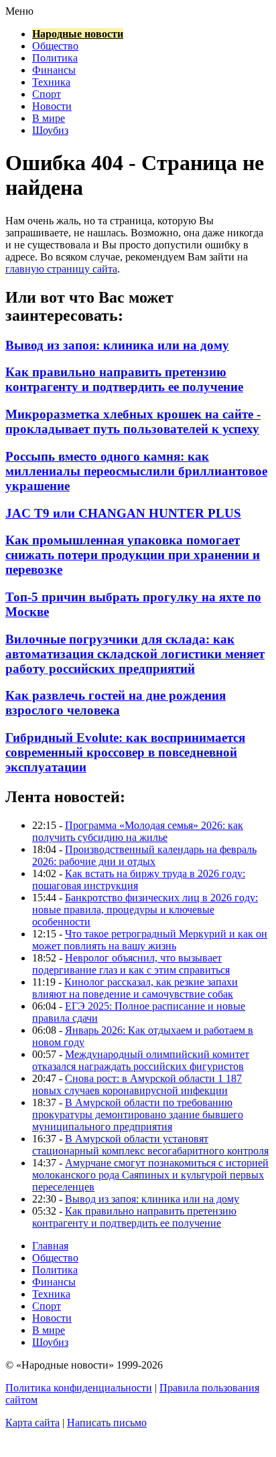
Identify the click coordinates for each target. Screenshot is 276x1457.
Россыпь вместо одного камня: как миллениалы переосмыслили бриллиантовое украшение (136, 471)
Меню (19, 11)
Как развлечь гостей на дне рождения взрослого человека (115, 702)
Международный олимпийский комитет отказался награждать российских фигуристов (140, 1060)
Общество (55, 46)
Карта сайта (32, 1422)
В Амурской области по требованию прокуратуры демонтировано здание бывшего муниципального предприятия (137, 1114)
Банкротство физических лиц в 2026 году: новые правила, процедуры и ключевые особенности (145, 909)
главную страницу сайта (61, 269)
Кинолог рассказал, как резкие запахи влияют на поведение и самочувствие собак (135, 988)
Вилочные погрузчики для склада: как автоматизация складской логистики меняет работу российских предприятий (135, 654)
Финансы (54, 70)
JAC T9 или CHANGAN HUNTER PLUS (123, 513)
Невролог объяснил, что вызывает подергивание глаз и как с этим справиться (131, 964)
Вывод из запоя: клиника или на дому (117, 345)
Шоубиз (50, 130)
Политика (55, 58)
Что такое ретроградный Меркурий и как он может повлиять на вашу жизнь (149, 939)
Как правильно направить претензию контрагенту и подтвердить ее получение (124, 379)
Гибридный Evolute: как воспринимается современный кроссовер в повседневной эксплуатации (125, 752)
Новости (52, 106)
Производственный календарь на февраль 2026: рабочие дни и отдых (144, 855)
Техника (51, 82)
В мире (48, 118)
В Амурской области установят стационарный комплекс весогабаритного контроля (150, 1144)
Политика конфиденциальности (78, 1387)
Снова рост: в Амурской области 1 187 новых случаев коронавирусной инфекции (137, 1084)
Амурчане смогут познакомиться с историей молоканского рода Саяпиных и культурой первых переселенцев (150, 1175)
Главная (50, 1245)
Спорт (46, 94)
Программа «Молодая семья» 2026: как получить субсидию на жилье (137, 831)
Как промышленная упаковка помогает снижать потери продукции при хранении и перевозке (132, 555)
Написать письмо (107, 1422)
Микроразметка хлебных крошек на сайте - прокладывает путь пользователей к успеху (133, 421)
